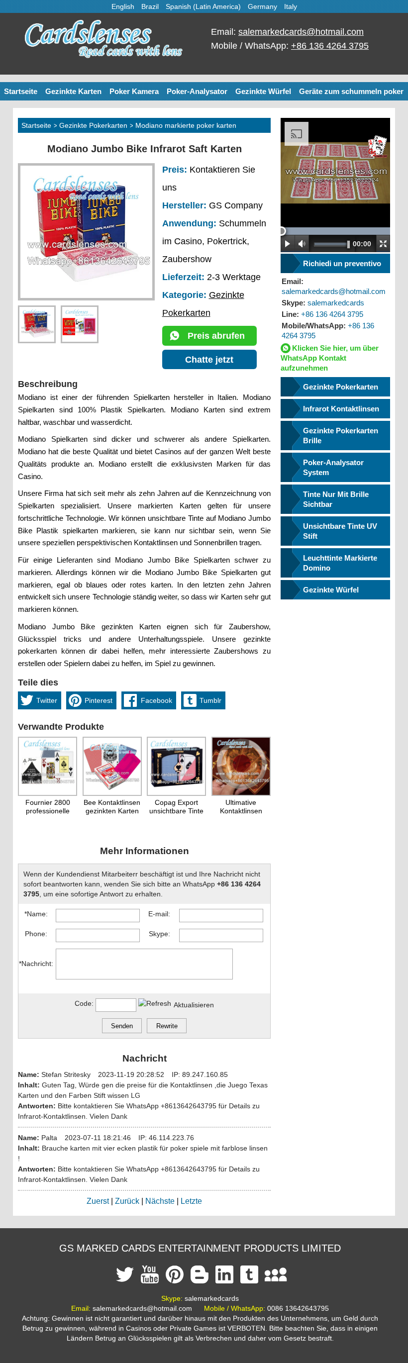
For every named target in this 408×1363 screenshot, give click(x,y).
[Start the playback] (288, 243)
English (122, 6)
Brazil (150, 6)
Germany (262, 6)
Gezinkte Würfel (263, 91)
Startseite (20, 91)
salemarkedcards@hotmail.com (301, 32)
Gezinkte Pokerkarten (93, 125)
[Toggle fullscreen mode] (383, 243)
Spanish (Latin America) (203, 6)
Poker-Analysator (197, 91)
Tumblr (210, 700)
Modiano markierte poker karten (185, 125)
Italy (290, 6)
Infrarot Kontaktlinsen (341, 408)
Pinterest (98, 700)
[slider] (281, 231)
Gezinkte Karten (73, 91)
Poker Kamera (134, 91)
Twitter (46, 700)
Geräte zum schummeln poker (351, 91)
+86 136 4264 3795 (330, 46)
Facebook (156, 700)
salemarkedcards (323, 302)
